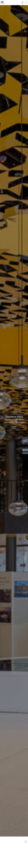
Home (4, 413)
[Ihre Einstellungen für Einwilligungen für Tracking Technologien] (25, 841)
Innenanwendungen (11, 413)
